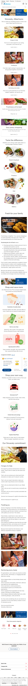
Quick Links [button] (3, 663)
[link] (14, 101)
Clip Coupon (7, 370)
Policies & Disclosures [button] (6, 669)
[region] (14, 682)
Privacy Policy (14, 683)
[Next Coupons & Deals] (25, 364)
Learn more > (14, 47)
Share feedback (14, 649)
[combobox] (14, 7)
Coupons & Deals (6, 355)
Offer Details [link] (5, 365)
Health (7, 1)
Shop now (13, 114)
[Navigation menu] (2, 3)
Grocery (3, 1)
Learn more (13, 134)
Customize (4, 683)
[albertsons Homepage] (7, 4)
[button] (23, 4)
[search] (25, 7)
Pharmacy (12, 1)
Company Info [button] (4, 666)
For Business (18, 1)
